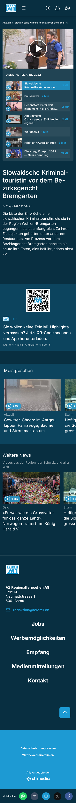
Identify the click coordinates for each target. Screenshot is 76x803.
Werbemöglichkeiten (38, 638)
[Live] (48, 8)
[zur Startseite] (11, 8)
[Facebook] (69, 796)
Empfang (38, 652)
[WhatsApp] (23, 796)
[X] (57, 796)
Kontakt (38, 680)
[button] (34, 796)
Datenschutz (28, 748)
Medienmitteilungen (38, 666)
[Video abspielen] (38, 49)
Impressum (48, 748)
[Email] (46, 796)
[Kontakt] (67, 8)
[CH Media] (38, 778)
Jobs (38, 623)
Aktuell (7, 22)
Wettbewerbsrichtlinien (38, 755)
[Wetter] (58, 8)
